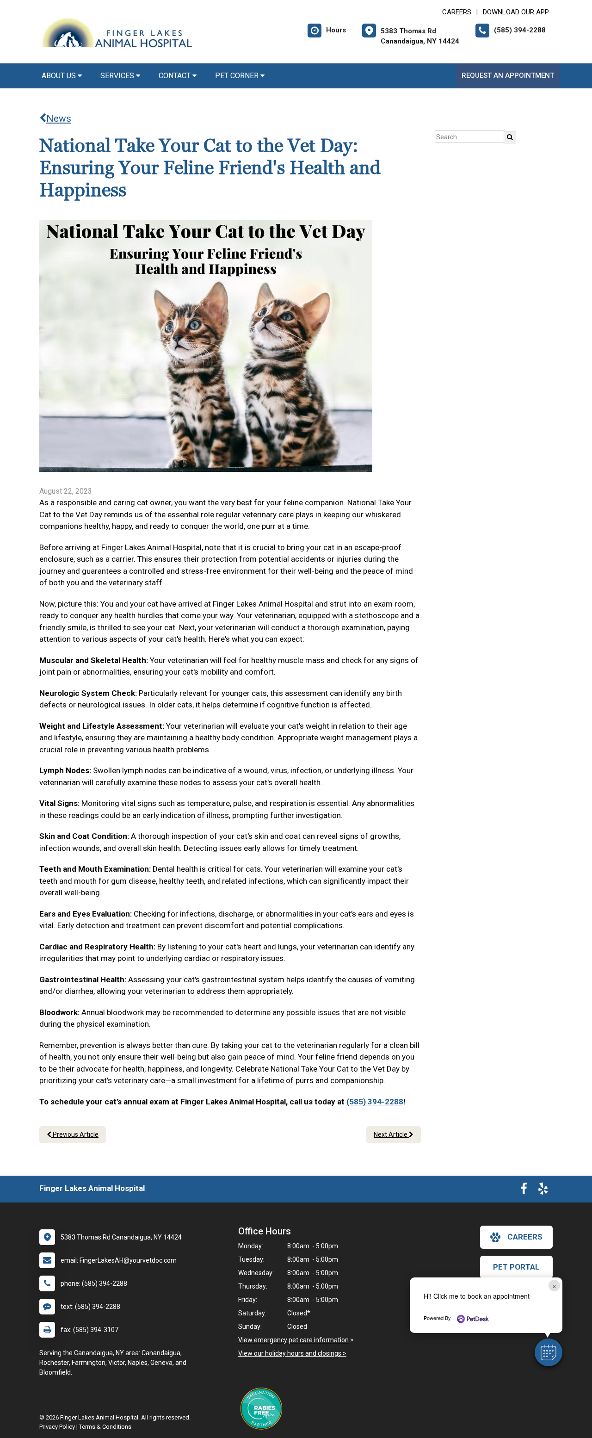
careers (525, 1236)
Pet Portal (516, 1266)
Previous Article (75, 1134)
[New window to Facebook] (524, 1190)
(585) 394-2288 (374, 1101)
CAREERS (456, 12)
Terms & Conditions (105, 1426)
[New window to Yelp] (543, 1190)
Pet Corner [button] (237, 75)
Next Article (391, 1134)
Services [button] (118, 75)
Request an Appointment (508, 75)
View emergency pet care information (293, 1340)
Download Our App (516, 12)
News (58, 118)
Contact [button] (175, 75)
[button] (548, 1352)
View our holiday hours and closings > (292, 1353)
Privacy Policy (57, 1426)
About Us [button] (60, 75)
